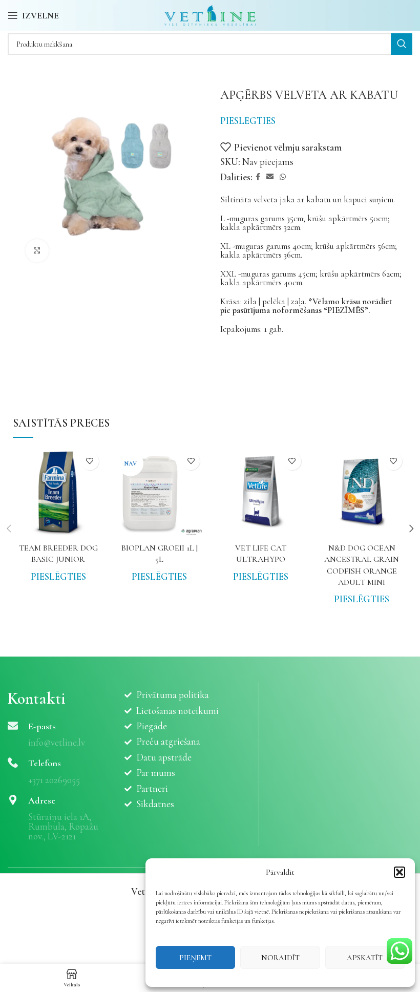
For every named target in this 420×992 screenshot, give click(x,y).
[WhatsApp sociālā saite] (283, 177)
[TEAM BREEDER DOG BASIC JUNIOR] (58, 492)
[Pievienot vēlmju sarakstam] (90, 461)
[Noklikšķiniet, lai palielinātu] (37, 250)
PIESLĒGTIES (248, 120)
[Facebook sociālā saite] (258, 177)
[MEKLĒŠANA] (401, 44)
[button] (399, 872)
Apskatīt (365, 957)
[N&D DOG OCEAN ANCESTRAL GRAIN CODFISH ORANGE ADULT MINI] (362, 492)
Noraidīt (280, 957)
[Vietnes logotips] (210, 14)
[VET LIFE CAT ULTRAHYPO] (260, 492)
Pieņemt (195, 957)
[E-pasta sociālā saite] (270, 177)
